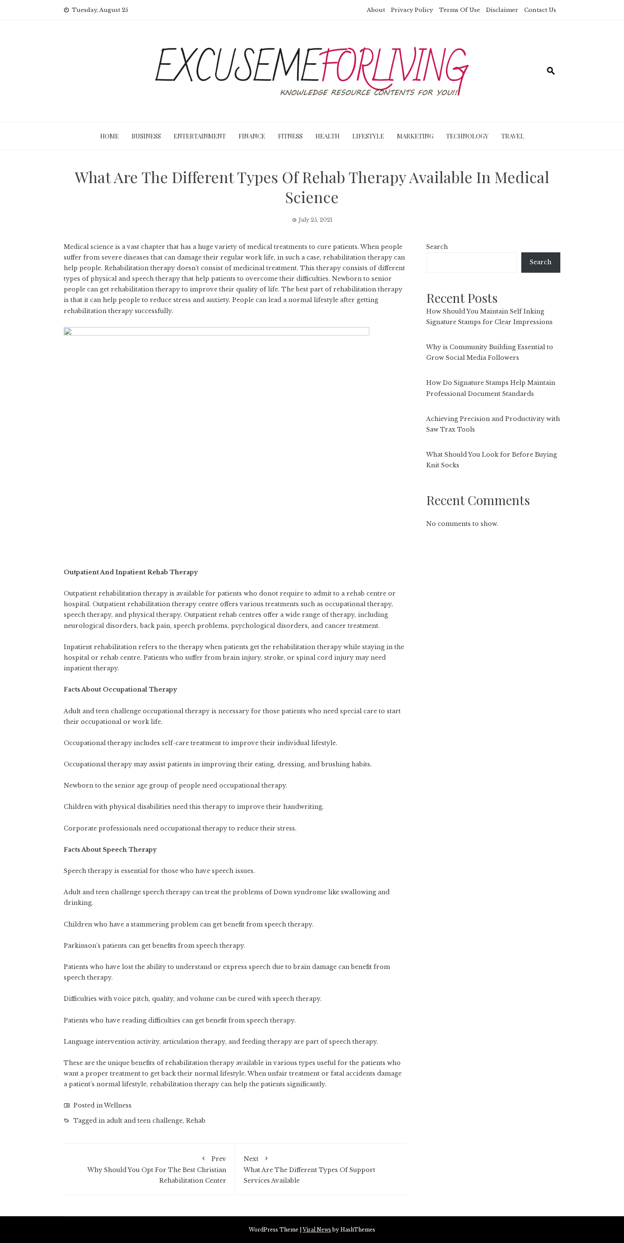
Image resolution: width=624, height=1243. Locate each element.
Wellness (118, 1105)
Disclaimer (502, 10)
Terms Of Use (459, 10)
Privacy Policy (412, 10)
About (376, 10)
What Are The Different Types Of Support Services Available (309, 1169)
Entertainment (200, 136)
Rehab (195, 1120)
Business (146, 136)
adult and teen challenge (145, 1120)
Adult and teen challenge (102, 711)
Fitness (290, 136)
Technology (467, 136)
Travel (512, 136)
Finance (252, 136)
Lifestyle (368, 136)
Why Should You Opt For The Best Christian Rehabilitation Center (156, 1169)
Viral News (317, 1229)
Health (327, 136)
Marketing (415, 136)
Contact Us (540, 10)
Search (437, 247)
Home (109, 136)
